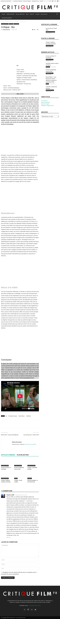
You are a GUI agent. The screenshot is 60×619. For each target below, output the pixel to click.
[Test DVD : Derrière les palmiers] (43, 88)
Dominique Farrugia (13, 416)
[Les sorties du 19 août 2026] (43, 30)
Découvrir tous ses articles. (30, 444)
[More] (17, 33)
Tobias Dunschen (6, 29)
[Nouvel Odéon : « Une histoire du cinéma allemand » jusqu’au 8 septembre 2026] (43, 78)
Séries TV (32, 14)
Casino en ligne (45, 104)
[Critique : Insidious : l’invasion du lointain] (7, 475)
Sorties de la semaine (7, 18)
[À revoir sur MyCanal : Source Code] (20, 462)
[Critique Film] (30, 7)
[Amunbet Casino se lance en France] (43, 65)
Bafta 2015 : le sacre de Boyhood (9, 435)
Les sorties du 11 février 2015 (31, 435)
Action (16, 478)
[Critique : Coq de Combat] (20, 475)
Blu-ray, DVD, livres (20, 14)
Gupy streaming (45, 102)
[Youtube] (58, 1)
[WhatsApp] (13, 33)
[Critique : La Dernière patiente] (33, 462)
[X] (55, 1)
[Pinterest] (9, 33)
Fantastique (16, 23)
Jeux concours (44, 14)
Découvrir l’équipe (27, 1)
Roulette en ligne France (47, 105)
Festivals (37, 14)
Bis (6, 416)
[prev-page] (2, 485)
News (27, 14)
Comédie (17, 21)
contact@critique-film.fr (34, 605)
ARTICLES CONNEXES (8, 455)
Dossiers (47, 66)
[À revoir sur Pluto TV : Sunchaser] (7, 462)
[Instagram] (52, 1)
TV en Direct (44, 100)
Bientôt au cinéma (31, 465)
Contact (41, 1)
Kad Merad (28, 416)
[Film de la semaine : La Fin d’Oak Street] (33, 475)
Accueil (3, 14)
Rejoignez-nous (35, 1)
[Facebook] (50, 1)
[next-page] (5, 485)
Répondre (8, 537)
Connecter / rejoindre (17, 1)
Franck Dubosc (22, 416)
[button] (57, 14)
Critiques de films (10, 14)
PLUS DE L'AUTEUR (23, 455)
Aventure (29, 478)
